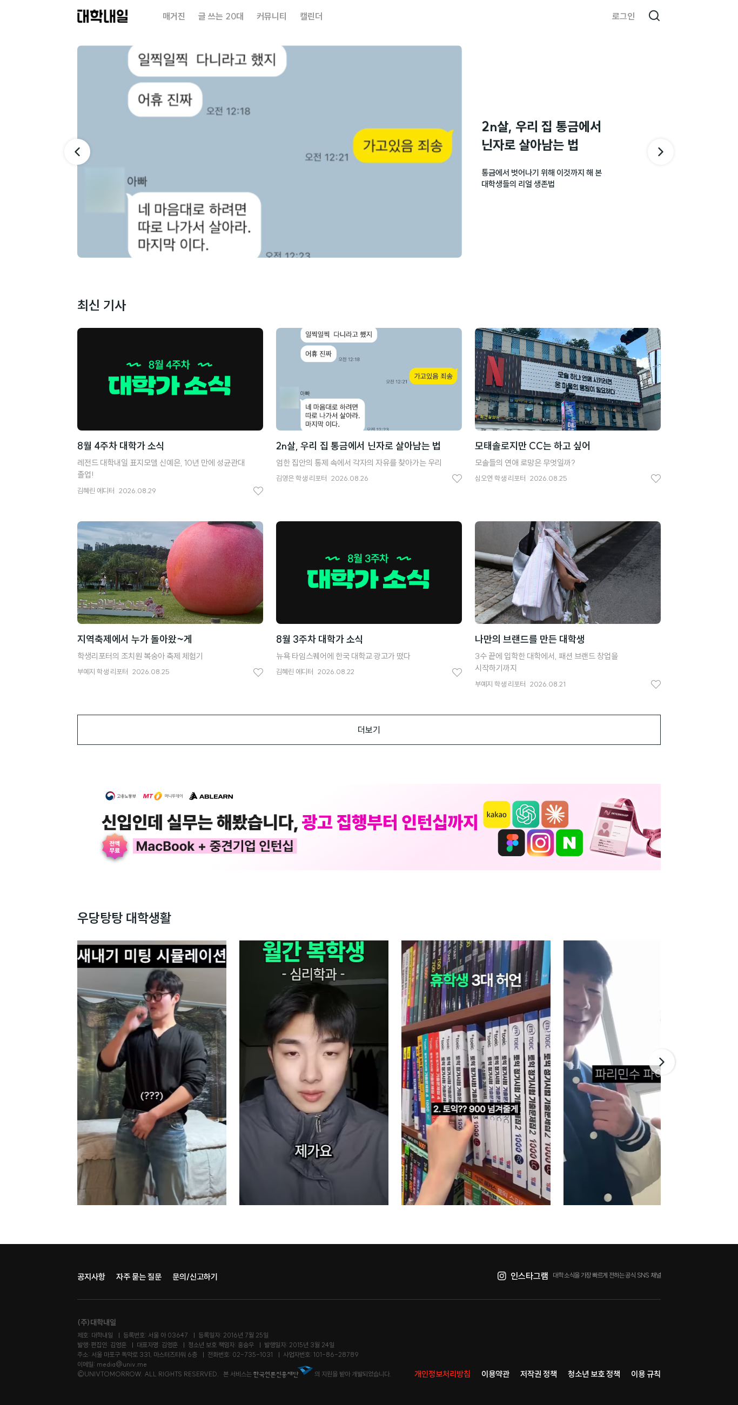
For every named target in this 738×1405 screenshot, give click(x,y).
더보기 (369, 729)
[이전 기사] (77, 152)
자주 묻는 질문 (139, 1277)
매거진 (174, 16)
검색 (654, 16)
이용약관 (495, 1374)
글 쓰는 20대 (221, 16)
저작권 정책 (538, 1374)
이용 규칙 (646, 1374)
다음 (663, 1062)
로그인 (623, 16)
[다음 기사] (660, 152)
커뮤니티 (272, 16)
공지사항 (91, 1277)
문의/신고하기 (195, 1277)
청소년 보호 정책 (594, 1374)
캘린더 (311, 16)
